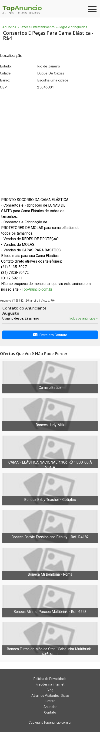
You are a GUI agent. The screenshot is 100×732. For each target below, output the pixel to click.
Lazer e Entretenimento (37, 27)
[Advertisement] (50, 143)
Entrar (50, 701)
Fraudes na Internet (50, 684)
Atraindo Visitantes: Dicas (50, 695)
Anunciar (50, 707)
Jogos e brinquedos (72, 27)
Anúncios (9, 27)
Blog (50, 690)
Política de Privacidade (50, 679)
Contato (50, 712)
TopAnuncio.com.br (37, 289)
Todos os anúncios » (83, 318)
